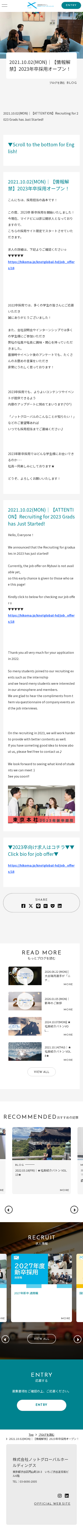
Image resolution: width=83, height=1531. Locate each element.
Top (31, 1435)
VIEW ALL (41, 1072)
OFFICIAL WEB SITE (52, 1504)
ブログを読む (46, 1435)
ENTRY (71, 5)
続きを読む (41, 977)
